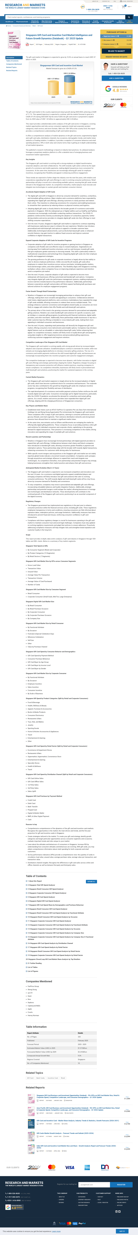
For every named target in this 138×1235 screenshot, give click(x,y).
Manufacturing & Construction (47, 21)
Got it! (122, 1231)
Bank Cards (40, 1078)
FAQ (115, 1)
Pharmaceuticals (22, 22)
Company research (84, 1199)
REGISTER (121, 1185)
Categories (81, 1197)
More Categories (120, 21)
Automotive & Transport (75, 21)
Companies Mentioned (14, 64)
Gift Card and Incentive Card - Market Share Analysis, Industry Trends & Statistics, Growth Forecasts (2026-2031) (78, 1121)
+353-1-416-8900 (108, 7)
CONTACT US (105, 1)
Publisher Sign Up (123, 1197)
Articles (120, 1205)
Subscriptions (83, 1205)
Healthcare (9, 22)
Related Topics (11, 67)
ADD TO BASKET (116, 51)
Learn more (56, 1231)
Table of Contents (12, 61)
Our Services (130, 21)
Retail (63, 1078)
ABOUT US (95, 1)
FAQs (99, 1199)
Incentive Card (53, 1078)
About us (62, 1197)
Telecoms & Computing (86, 21)
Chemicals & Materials (35, 21)
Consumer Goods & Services (108, 21)
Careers (61, 1199)
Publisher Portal (122, 1199)
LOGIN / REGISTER (127, 1)
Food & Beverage (95, 21)
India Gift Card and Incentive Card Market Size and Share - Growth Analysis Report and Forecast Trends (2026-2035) (76, 1147)
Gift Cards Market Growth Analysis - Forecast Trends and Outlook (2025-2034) (65, 1133)
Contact (100, 1197)
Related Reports (11, 70)
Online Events (121, 1202)
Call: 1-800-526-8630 (116, 73)
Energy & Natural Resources (61, 21)
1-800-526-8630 (92, 9)
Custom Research (84, 1202)
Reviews (61, 1202)
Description (10, 57)
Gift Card (30, 1078)
